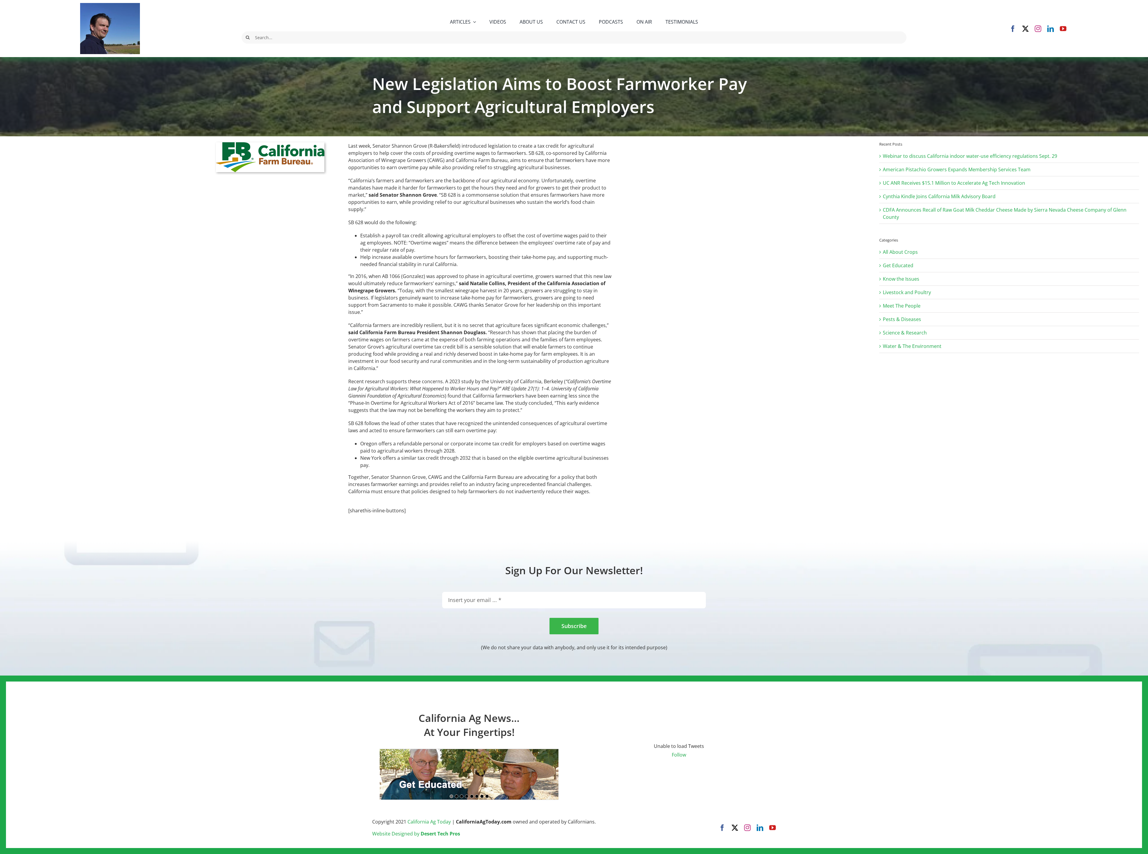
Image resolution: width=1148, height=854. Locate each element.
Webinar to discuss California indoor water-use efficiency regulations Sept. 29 (970, 156)
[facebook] (1013, 28)
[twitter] (1025, 28)
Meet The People (901, 306)
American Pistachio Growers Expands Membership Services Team (957, 169)
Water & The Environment (912, 346)
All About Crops (900, 252)
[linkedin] (1050, 28)
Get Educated (898, 265)
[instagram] (1038, 28)
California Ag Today (429, 821)
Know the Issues (901, 279)
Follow (679, 754)
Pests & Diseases (902, 319)
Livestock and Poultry (907, 292)
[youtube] (1063, 28)
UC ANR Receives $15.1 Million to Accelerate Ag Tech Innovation (954, 183)
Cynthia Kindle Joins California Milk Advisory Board (939, 196)
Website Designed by (416, 833)
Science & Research (905, 332)
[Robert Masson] (110, 5)
